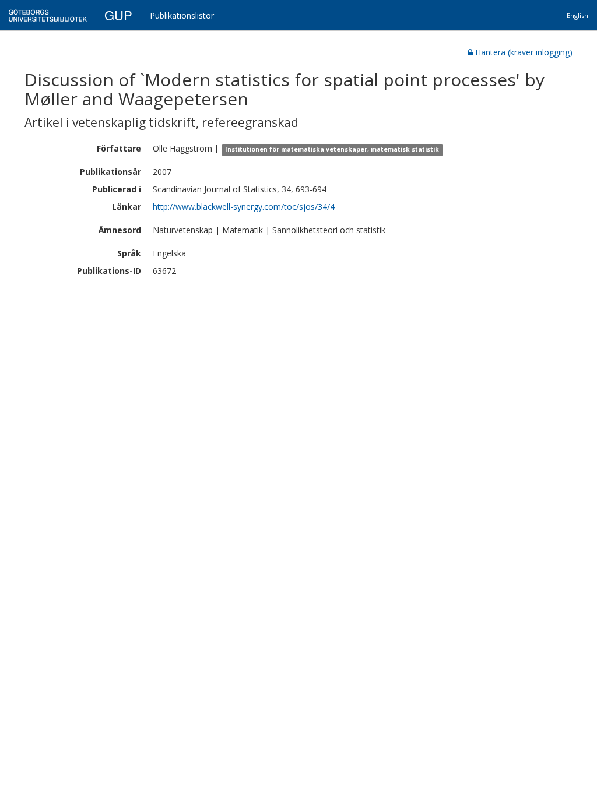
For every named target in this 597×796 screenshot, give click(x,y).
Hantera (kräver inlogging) (524, 52)
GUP (118, 15)
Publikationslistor (182, 15)
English (577, 15)
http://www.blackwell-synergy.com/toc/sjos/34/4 (244, 206)
